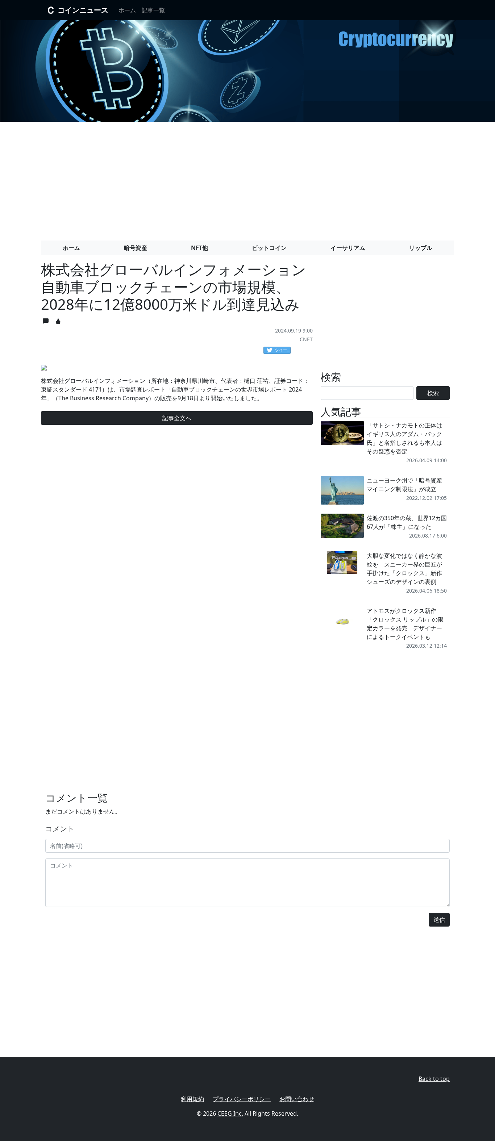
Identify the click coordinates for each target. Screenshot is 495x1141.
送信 (439, 920)
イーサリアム (347, 248)
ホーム (127, 10)
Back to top (434, 1079)
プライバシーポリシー (242, 1099)
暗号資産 (135, 248)
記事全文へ (176, 418)
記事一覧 (153, 10)
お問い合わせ (296, 1099)
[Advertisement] (247, 178)
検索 (433, 393)
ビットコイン (269, 248)
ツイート (283, 349)
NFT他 (199, 248)
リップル (420, 248)
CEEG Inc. (230, 1113)
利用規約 (192, 1099)
